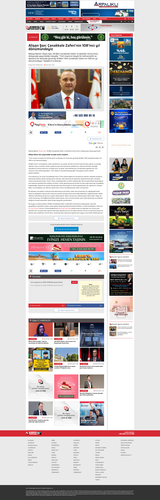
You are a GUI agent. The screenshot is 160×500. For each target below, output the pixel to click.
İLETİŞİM (123, 453)
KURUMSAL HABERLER (127, 440)
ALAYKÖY (54, 462)
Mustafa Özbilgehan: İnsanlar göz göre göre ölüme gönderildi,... (124, 333)
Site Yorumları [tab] (36, 305)
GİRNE (53, 440)
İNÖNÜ (75, 467)
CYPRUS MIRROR (103, 19)
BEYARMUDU (77, 465)
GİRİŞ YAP (74, 282)
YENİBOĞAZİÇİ (77, 472)
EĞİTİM (35, 21)
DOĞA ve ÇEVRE (99, 472)
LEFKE (53, 453)
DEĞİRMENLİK (55, 465)
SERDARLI (76, 470)
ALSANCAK (76, 440)
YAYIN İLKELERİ (125, 448)
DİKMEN (75, 445)
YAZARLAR (37, 19)
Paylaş (58, 132)
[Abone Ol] (95, 143)
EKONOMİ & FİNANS (51, 21)
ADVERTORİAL (99, 467)
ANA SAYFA (29, 19)
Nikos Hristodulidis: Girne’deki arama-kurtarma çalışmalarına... (125, 327)
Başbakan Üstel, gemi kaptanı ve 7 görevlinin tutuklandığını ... (124, 261)
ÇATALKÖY (76, 443)
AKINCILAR (55, 460)
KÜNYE (123, 450)
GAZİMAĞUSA (55, 445)
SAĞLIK (41, 21)
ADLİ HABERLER (75, 19)
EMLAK (97, 455)
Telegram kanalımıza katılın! (67, 229)
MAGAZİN (98, 475)
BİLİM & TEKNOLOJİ (100, 470)
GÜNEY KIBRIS (99, 465)
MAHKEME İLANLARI (101, 477)
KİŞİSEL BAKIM (99, 458)
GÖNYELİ (54, 458)
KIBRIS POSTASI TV (126, 455)
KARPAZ (54, 455)
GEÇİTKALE (76, 460)
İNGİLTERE (60, 19)
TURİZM (70, 21)
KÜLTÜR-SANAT (62, 21)
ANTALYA (30, 465)
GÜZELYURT (55, 450)
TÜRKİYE (54, 19)
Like (44, 132)
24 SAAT (29, 21)
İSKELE (53, 448)
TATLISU (75, 455)
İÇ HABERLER (46, 19)
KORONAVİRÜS (99, 462)
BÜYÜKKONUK (56, 467)
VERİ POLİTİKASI (125, 445)
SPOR (96, 460)
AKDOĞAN (76, 453)
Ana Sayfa (31, 440)
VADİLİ (75, 458)
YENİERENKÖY (55, 472)
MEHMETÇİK (55, 470)
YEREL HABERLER (86, 19)
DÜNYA (67, 19)
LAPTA (75, 450)
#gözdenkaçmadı (79, 21)
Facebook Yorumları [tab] (75, 305)
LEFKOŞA (54, 443)
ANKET (94, 19)
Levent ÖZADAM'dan (94, 21)
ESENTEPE (76, 448)
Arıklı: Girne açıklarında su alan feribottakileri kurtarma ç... (124, 265)
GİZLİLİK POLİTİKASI (126, 443)
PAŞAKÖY (76, 462)
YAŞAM (97, 480)
